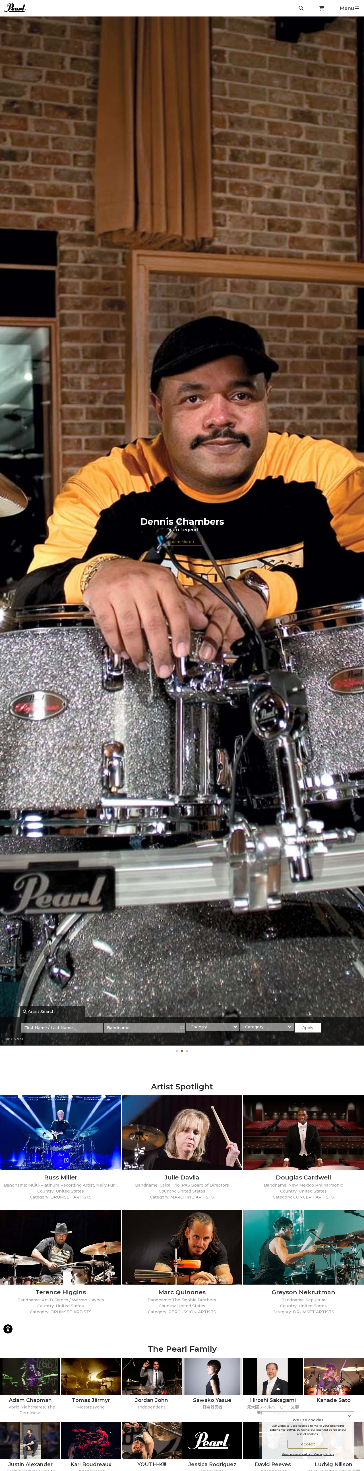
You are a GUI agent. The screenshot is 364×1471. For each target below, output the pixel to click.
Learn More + (182, 541)
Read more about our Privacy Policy (308, 1454)
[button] (177, 1051)
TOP (7, 1039)
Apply (307, 1027)
